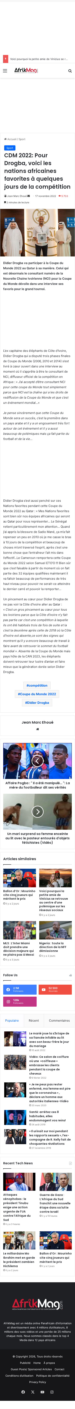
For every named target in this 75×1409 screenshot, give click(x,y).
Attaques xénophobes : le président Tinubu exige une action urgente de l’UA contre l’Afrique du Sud (17, 1207)
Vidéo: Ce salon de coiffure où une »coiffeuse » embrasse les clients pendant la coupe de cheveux (49, 1065)
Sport (22, 139)
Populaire (12, 1020)
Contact (59, 1369)
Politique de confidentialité (53, 1375)
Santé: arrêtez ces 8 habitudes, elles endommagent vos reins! (47, 1116)
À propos (49, 1362)
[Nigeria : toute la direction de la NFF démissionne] (55, 930)
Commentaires (59, 1020)
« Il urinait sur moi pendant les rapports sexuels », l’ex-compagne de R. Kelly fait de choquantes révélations (50, 1137)
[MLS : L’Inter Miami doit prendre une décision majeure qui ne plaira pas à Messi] (19, 930)
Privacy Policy (37, 1382)
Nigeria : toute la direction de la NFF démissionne (52, 947)
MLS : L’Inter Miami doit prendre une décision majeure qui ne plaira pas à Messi (18, 949)
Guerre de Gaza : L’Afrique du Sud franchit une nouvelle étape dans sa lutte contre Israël (55, 1203)
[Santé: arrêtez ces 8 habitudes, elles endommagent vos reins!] (15, 1117)
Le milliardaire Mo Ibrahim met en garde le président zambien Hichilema (19, 1259)
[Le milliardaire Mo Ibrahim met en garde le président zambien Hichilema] (19, 1240)
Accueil (11, 139)
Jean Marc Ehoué (17, 195)
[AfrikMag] (26, 70)
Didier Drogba (38, 703)
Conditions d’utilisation (19, 1375)
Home (37, 1362)
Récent (34, 1020)
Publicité (25, 1362)
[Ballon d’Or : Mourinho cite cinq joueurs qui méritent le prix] (19, 878)
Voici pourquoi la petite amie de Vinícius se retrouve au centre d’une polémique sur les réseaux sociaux (53, 900)
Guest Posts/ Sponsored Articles (31, 1369)
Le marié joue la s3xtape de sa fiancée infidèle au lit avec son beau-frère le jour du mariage (49, 1039)
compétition (38, 685)
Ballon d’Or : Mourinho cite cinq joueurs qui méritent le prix (19, 895)
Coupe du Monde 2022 (38, 694)
